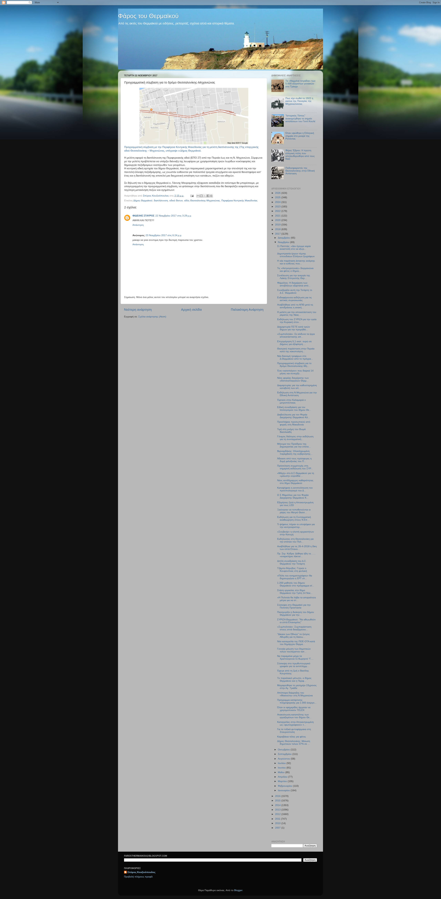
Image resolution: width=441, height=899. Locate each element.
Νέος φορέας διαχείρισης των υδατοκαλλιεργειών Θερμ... (293, 379)
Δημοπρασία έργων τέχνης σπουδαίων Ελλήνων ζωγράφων (296, 255)
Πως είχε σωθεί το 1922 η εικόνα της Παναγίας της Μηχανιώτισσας (299, 101)
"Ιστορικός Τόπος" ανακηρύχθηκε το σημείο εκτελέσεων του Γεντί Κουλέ (300, 118)
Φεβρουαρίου (285, 786)
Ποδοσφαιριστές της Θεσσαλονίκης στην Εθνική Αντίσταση (300, 171)
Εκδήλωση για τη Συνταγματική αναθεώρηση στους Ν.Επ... (294, 518)
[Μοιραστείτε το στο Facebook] (208, 196)
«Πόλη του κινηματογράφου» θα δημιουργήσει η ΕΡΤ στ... (294, 577)
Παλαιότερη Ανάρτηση (247, 309)
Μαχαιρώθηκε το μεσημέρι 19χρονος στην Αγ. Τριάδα (297, 686)
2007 (278, 827)
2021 (278, 215)
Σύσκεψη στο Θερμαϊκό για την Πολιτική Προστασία (294, 606)
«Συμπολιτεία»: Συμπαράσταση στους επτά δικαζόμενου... (294, 628)
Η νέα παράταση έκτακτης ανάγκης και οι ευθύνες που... (296, 262)
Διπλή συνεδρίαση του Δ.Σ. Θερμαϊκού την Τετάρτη (291, 562)
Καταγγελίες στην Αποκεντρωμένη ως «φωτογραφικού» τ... (295, 723)
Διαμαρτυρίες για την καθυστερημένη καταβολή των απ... (297, 386)
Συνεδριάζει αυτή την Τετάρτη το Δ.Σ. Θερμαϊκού (294, 291)
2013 (278, 809)
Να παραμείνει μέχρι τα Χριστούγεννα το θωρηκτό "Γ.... (295, 657)
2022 (278, 211)
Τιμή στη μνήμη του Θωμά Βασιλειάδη (291, 430)
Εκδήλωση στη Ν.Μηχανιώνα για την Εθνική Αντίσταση (297, 394)
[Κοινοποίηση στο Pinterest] (211, 196)
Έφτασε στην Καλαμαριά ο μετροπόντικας (291, 401)
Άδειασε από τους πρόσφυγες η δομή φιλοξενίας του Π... (294, 460)
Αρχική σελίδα (191, 309)
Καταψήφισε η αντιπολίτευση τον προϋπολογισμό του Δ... (295, 489)
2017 (278, 233)
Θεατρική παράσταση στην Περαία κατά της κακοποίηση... (295, 350)
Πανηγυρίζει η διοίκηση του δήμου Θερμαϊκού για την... (295, 613)
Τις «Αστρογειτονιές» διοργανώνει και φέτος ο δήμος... (295, 269)
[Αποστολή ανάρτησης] (191, 195)
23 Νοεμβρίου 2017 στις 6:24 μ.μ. (164, 235)
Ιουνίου (282, 767)
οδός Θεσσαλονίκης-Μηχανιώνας (202, 200)
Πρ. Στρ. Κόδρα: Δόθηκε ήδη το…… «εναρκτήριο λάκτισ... (296, 555)
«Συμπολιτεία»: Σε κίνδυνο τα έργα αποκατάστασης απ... (296, 335)
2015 (278, 800)
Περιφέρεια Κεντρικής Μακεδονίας (239, 200)
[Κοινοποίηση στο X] (204, 196)
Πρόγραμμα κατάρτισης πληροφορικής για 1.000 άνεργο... (296, 701)
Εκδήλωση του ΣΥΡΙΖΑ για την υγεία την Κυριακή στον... (296, 320)
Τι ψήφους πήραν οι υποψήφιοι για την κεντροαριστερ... (296, 525)
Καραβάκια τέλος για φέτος (291, 736)
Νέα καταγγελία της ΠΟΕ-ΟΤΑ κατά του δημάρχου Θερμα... (296, 642)
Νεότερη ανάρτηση (138, 309)
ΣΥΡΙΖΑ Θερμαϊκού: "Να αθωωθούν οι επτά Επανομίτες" (296, 621)
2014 (278, 805)
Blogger (238, 890)
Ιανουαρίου (284, 790)
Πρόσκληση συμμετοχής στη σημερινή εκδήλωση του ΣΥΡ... (295, 467)
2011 (278, 819)
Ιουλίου (282, 763)
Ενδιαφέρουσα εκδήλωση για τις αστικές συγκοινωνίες (294, 299)
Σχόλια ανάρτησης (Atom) (152, 316)
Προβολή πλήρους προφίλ (138, 876)
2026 (278, 193)
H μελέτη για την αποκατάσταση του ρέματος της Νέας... (296, 313)
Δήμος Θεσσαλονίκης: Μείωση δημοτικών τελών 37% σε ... (293, 742)
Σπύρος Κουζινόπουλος (141, 872)
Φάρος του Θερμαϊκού (148, 15)
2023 (278, 206)
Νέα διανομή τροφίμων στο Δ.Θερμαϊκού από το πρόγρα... (295, 357)
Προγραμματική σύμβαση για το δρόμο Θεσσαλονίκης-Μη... (294, 364)
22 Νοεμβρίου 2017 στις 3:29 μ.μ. (173, 215)
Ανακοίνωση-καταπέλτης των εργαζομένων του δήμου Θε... (294, 716)
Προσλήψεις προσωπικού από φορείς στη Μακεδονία (293, 423)
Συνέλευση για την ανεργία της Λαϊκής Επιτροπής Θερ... (293, 277)
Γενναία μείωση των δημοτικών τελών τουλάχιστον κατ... (294, 650)
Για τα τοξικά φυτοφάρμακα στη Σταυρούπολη (294, 730)
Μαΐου (281, 772)
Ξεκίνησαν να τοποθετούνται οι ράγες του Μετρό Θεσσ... (294, 511)
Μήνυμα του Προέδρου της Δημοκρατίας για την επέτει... (294, 445)
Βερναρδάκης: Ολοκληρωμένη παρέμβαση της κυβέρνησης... (294, 452)
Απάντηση (138, 225)
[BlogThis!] (201, 196)
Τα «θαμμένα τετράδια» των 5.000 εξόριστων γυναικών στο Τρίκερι (300, 84)
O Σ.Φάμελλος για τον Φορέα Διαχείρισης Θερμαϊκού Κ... (293, 496)
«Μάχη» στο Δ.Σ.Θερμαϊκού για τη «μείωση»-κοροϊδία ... (295, 474)
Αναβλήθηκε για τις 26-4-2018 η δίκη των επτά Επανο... (297, 547)
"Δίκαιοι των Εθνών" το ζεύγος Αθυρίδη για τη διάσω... (293, 635)
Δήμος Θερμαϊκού (142, 200)
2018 (278, 229)
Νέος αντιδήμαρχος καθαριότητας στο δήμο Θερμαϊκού (295, 481)
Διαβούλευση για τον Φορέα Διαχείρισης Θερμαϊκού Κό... (293, 416)
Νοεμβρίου (284, 242)
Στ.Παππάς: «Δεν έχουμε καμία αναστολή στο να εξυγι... (294, 247)
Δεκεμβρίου (284, 237)
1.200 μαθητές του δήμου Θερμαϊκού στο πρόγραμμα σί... (295, 584)
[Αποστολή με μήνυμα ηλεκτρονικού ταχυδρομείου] (198, 196)
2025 (278, 197)
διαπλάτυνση (161, 200)
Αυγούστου (284, 758)
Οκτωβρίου (284, 749)
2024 (278, 202)
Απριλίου (283, 777)
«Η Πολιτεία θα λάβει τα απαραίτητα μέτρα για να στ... (296, 599)
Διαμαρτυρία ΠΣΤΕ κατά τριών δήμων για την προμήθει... (293, 328)
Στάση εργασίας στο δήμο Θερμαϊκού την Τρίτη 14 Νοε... (294, 591)
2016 (278, 796)
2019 (278, 224)
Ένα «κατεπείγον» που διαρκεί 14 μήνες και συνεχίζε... (295, 372)
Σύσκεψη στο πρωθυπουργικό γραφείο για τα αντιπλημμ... (293, 665)
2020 (278, 220)
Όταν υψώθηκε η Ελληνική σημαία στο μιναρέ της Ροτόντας (299, 136)
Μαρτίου (283, 781)
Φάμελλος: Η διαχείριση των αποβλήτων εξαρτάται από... (293, 284)
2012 (278, 814)
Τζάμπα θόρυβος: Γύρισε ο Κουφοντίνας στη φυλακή (292, 569)
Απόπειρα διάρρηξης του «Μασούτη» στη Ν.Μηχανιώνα (295, 694)
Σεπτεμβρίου (285, 754)
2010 (278, 823)
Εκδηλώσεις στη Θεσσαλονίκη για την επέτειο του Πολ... (295, 540)
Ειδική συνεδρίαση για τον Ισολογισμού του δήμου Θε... (294, 408)
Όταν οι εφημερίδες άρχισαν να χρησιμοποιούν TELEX (293, 708)
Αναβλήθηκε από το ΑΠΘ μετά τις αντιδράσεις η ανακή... (295, 306)
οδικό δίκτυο (176, 200)
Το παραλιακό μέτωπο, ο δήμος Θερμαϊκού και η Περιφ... (294, 679)
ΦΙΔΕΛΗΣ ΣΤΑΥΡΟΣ (143, 215)
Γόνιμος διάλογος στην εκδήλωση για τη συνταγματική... (295, 438)
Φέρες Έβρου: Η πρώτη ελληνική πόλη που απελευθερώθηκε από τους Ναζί (300, 154)
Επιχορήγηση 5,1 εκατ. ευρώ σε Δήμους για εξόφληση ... (294, 342)
